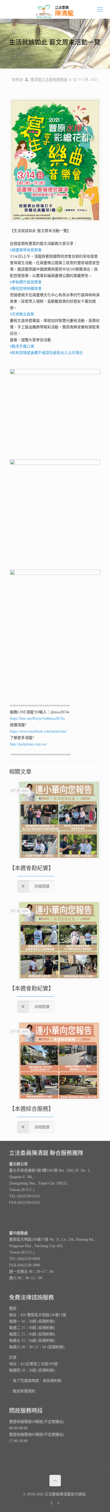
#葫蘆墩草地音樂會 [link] (26, 250)
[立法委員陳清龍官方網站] (55, 9)
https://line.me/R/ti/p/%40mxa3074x (37, 719)
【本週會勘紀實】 (31, 868)
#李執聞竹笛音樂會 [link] (26, 282)
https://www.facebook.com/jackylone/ (38, 731)
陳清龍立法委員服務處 (49, 80)
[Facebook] (51, 1503)
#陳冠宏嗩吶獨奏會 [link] (26, 289)
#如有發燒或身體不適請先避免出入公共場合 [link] (46, 353)
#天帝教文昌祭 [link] (22, 314)
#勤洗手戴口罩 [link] (22, 346)
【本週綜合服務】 (31, 1109)
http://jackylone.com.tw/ (28, 744)
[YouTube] (58, 1503)
